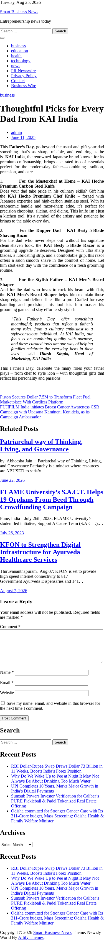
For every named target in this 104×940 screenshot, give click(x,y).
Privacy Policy (24, 75)
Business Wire (23, 85)
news (15, 65)
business (18, 45)
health (16, 55)
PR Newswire (23, 70)
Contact (18, 80)
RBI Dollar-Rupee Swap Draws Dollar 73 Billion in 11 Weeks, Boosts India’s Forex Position (57, 768)
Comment (10, 626)
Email (7, 682)
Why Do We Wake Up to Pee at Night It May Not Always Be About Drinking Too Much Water (55, 778)
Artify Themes (31, 937)
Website (7, 692)
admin (16, 132)
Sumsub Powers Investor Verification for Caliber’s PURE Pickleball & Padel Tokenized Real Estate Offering (55, 801)
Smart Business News (19, 11)
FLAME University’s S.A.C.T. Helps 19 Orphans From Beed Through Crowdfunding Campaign (51, 499)
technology (21, 60)
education (19, 50)
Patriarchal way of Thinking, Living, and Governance (41, 445)
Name (7, 672)
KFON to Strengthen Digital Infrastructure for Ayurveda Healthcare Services (40, 552)
